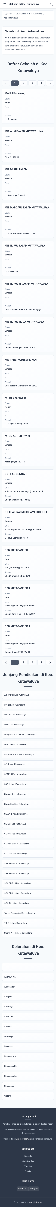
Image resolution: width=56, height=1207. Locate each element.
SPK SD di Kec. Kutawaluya (16, 873)
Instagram (34, 1189)
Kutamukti (8, 1016)
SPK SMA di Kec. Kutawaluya (17, 893)
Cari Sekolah (28, 1161)
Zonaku (28, 1171)
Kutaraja (7, 1026)
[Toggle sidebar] (4, 4)
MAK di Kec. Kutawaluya (15, 714)
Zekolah (28, 1166)
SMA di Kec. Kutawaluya (15, 794)
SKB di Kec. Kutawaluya (15, 784)
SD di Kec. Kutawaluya (14, 764)
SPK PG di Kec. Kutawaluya (16, 863)
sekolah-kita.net (35, 1202)
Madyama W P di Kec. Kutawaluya (19, 734)
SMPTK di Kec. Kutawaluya (16, 843)
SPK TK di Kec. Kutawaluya (16, 903)
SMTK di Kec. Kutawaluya (15, 853)
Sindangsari (9, 1086)
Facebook (22, 1189)
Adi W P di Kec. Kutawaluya (16, 695)
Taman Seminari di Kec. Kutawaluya (20, 913)
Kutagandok (9, 987)
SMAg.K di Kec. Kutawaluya (16, 804)
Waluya (7, 1096)
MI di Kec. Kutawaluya (14, 724)
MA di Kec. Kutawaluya (14, 705)
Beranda (28, 1156)
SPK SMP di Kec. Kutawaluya (17, 883)
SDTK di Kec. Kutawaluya (15, 774)
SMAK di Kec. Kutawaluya (15, 814)
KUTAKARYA (9, 977)
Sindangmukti (10, 1066)
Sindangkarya (10, 1056)
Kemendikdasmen (23, 1139)
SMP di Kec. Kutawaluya (15, 833)
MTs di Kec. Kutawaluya (15, 744)
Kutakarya (8, 1006)
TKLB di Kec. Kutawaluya (15, 923)
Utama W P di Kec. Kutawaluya (18, 933)
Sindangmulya (10, 1076)
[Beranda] (51, 4)
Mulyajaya (8, 1036)
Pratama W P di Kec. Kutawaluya (19, 754)
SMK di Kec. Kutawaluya (15, 824)
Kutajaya (8, 996)
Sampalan (8, 1046)
